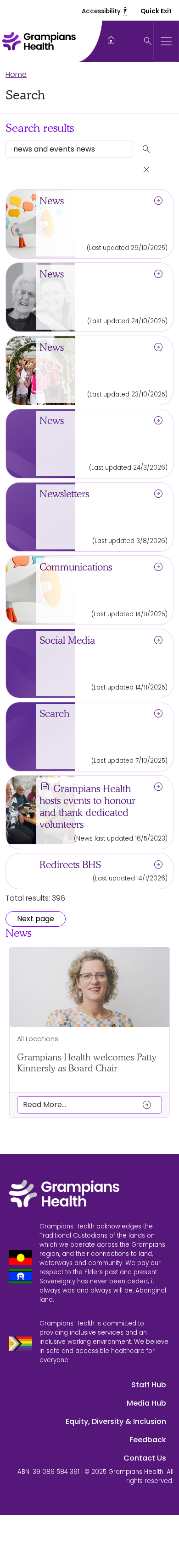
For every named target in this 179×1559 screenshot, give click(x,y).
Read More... (87, 1104)
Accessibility (105, 11)
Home (16, 74)
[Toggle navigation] (166, 41)
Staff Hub (148, 1385)
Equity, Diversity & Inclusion (116, 1421)
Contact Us (144, 1458)
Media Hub (146, 1403)
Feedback (147, 1439)
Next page (35, 918)
